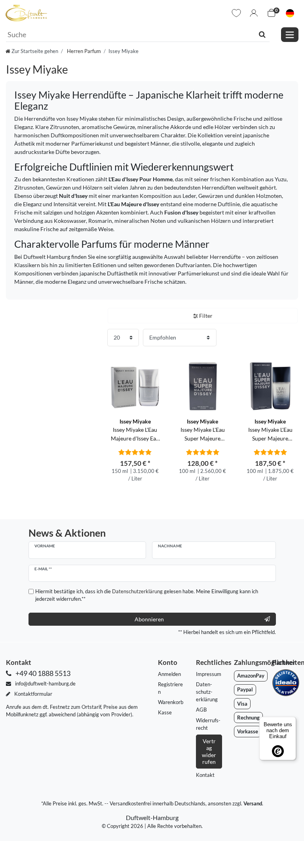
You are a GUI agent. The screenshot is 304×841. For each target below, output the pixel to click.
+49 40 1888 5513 (42, 673)
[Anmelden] (253, 13)
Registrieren (170, 688)
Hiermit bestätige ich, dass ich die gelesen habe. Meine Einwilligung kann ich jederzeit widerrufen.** (146, 595)
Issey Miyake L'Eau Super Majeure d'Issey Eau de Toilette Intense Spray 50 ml (202, 430)
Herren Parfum (83, 51)
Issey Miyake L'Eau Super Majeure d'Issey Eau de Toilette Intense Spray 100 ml (270, 430)
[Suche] (262, 34)
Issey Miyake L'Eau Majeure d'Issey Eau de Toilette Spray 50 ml (135, 430)
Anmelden (169, 674)
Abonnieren (149, 619)
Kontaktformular (32, 694)
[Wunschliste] (236, 13)
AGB (201, 709)
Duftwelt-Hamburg (152, 817)
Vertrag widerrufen (209, 751)
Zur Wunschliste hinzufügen (156, 360)
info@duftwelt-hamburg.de (45, 683)
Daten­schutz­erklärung (207, 691)
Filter (205, 315)
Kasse (165, 712)
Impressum (208, 674)
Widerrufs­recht (208, 724)
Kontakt (205, 775)
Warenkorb (170, 702)
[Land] (289, 13)
